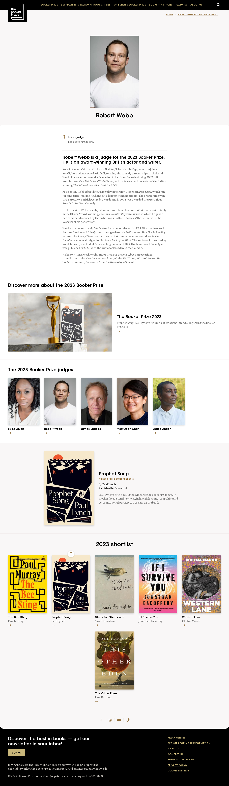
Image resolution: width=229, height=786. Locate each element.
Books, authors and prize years (198, 15)
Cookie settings (179, 771)
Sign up (16, 753)
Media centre (176, 738)
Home (169, 15)
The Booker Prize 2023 (81, 141)
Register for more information (189, 743)
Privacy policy (177, 765)
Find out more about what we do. (87, 768)
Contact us (176, 754)
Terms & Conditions (181, 760)
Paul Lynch (109, 484)
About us (174, 749)
